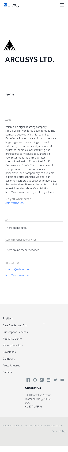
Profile (9, 94)
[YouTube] (61, 380)
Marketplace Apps (13, 345)
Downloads (9, 352)
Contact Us (33, 388)
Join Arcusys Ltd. (14, 202)
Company (9, 359)
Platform (8, 318)
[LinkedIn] (49, 380)
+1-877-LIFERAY (33, 406)
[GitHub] (35, 380)
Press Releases (11, 365)
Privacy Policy (59, 431)
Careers (7, 372)
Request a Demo (12, 338)
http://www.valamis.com (19, 275)
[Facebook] (28, 380)
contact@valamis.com (18, 269)
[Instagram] (42, 380)
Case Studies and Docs (15, 325)
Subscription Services (15, 332)
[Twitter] (55, 380)
